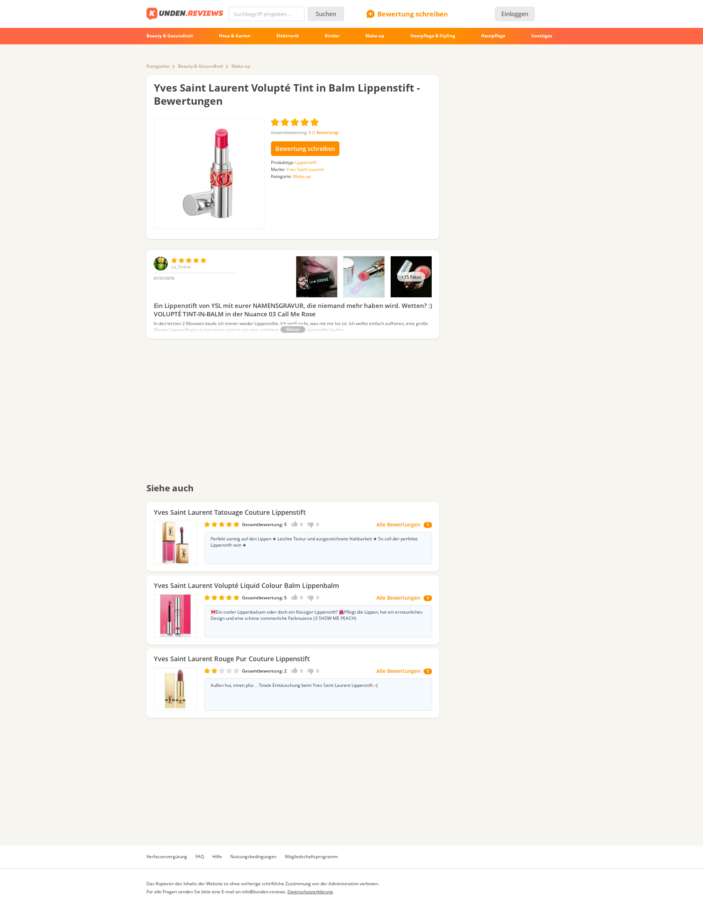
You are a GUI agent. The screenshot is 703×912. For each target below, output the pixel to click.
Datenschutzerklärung (310, 892)
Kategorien (158, 66)
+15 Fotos (411, 277)
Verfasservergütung (166, 856)
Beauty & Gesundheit (200, 66)
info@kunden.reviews (263, 892)
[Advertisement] (293, 415)
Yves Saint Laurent (305, 169)
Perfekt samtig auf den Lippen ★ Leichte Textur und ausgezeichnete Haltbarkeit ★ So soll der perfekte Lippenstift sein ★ (314, 542)
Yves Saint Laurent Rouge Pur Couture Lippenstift (232, 658)
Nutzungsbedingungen (253, 856)
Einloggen (514, 14)
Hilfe (217, 856)
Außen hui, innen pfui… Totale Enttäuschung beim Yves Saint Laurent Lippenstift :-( (294, 685)
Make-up (240, 66)
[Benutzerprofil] (161, 269)
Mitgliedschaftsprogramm (311, 856)
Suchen (326, 14)
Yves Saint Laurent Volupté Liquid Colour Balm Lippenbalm (246, 585)
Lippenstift (305, 162)
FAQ (200, 856)
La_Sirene (181, 267)
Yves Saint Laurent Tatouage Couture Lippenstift (230, 512)
